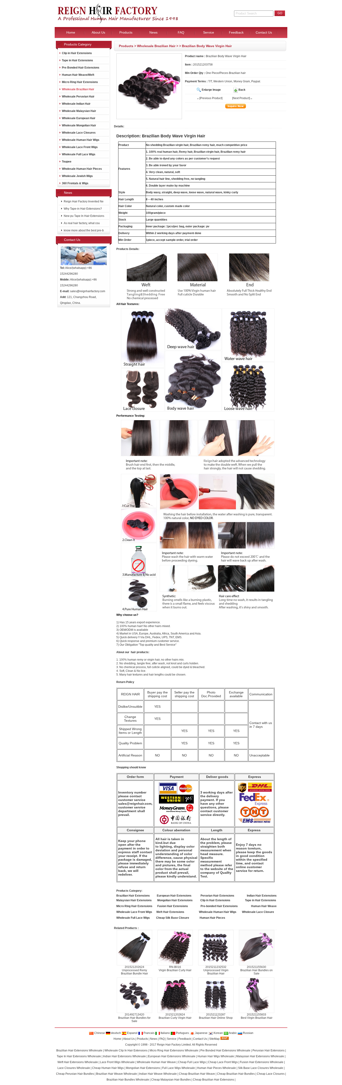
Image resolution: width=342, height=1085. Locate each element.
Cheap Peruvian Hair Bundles (75, 1073)
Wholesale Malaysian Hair (79, 111)
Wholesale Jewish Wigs (77, 176)
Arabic (232, 1033)
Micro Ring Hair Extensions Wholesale (174, 1050)
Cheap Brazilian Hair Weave (197, 1073)
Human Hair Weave (264, 906)
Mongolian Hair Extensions (143, 1068)
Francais (148, 1033)
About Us (129, 1038)
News (153, 1038)
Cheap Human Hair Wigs (108, 1068)
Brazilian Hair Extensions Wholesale (79, 1050)
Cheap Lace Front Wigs (223, 1062)
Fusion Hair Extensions (172, 906)
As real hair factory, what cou (81, 223)
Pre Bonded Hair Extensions (80, 67)
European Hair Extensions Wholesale (171, 1056)
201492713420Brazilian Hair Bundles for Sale (134, 1018)
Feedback (184, 1038)
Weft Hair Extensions (170, 912)
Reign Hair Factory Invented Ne (83, 201)
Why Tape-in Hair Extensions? (82, 208)
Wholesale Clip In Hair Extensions (126, 1050)
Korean (218, 1033)
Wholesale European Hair (78, 118)
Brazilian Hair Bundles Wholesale (128, 1079)
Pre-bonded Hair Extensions (219, 906)
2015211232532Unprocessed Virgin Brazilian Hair (215, 970)
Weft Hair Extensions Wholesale (77, 1062)
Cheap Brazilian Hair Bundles (236, 1073)
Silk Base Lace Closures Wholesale (260, 1068)
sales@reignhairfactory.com (87, 291)
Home (117, 1038)
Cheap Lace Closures (271, 1073)
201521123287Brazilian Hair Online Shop (216, 1016)
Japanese (201, 1033)
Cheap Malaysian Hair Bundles (171, 1079)
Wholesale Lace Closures (79, 132)
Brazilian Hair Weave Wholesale (116, 1073)
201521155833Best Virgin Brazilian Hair (256, 1016)
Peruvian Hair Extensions (268, 1050)
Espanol (131, 1033)
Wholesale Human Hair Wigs (80, 140)
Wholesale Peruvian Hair (78, 96)
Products (126, 46)
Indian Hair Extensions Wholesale (124, 1056)
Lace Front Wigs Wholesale (117, 1062)
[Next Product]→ (242, 98)
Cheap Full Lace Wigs (192, 1062)
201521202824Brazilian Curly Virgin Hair (175, 1016)
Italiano (165, 1033)
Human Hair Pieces (212, 917)
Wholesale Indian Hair (76, 103)
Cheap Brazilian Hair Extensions (213, 1079)
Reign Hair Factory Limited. (174, 1044)
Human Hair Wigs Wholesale (216, 1056)
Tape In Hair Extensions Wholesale (79, 1056)
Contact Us (200, 1038)
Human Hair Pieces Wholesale (216, 1068)
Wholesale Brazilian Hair (156, 46)
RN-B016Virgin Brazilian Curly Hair (175, 968)
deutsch (115, 1033)
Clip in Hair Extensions (77, 53)
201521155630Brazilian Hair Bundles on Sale (256, 970)
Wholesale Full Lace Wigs (78, 154)
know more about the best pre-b (83, 230)
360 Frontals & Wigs (75, 183)
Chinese (99, 1033)
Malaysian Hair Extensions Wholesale (260, 1056)
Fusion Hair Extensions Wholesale (261, 1062)
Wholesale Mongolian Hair (79, 125)
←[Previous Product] (209, 98)
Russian (247, 1033)
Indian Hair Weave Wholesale (158, 1073)
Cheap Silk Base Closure (172, 917)
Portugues (182, 1033)
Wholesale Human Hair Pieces (82, 168)
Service (171, 1038)
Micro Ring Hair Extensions (80, 82)
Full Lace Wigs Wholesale (178, 1068)
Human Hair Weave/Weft (78, 74)
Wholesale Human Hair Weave (156, 1062)
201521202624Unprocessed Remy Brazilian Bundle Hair (134, 970)
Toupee (66, 161)
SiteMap (214, 1038)
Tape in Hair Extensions (77, 60)
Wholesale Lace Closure (258, 912)
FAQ (162, 1038)
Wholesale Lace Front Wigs (80, 147)
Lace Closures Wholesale (73, 1068)
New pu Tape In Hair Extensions (83, 216)
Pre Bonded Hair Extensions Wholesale (225, 1050)
